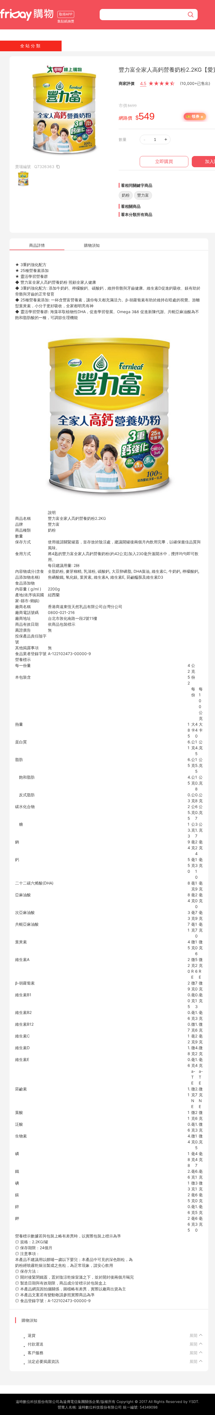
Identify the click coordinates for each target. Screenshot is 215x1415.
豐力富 (143, 195)
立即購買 (164, 161)
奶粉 (126, 195)
